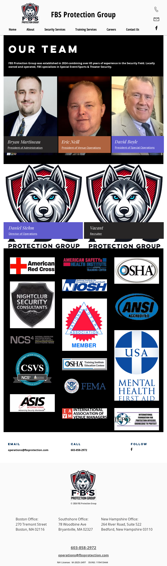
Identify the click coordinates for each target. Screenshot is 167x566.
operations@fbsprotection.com (28, 450)
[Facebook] (156, 28)
